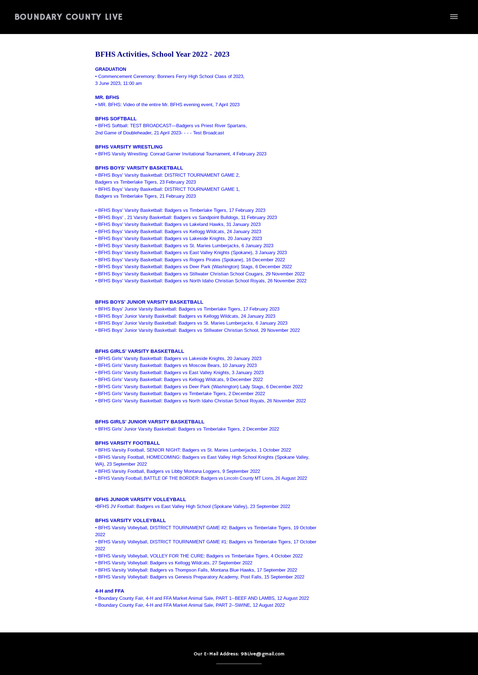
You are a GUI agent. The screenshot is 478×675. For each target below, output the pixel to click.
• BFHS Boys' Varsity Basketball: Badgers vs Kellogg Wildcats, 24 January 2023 (178, 231)
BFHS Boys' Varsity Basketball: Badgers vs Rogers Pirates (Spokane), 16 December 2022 (191, 259)
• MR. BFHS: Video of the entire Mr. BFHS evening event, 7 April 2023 (167, 104)
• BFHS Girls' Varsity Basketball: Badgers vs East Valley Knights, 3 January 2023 (179, 372)
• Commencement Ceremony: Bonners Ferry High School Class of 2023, (170, 76)
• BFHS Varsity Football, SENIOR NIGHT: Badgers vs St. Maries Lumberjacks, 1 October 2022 (193, 450)
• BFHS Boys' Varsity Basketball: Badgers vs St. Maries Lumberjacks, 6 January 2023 (184, 245)
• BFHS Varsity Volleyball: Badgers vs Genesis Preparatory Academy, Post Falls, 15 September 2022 (199, 577)
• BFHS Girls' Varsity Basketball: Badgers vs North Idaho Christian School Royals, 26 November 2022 (200, 400)
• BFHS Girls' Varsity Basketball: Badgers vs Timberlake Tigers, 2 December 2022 (180, 393)
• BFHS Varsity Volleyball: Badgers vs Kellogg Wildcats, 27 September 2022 (173, 562)
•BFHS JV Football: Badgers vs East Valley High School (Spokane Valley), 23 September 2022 (192, 506)
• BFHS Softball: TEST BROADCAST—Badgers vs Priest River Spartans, (171, 125)
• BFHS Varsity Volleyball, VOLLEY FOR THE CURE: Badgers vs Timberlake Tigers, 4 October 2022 (199, 556)
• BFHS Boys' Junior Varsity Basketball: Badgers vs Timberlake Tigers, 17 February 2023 (187, 309)
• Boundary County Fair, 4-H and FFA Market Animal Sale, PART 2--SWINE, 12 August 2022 (190, 605)
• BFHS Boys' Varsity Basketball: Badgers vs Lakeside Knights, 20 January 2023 (178, 238)
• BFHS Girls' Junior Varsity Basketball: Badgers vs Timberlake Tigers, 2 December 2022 (187, 429)
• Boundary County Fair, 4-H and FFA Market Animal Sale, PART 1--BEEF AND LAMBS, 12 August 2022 (202, 598)
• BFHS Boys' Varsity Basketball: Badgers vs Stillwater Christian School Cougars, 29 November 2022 (200, 274)
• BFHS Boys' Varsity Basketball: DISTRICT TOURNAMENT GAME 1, (167, 189)
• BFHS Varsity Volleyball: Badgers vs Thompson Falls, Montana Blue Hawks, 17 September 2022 (196, 570)
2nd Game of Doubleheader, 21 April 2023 (138, 132)
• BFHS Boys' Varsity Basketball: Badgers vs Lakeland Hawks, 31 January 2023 (178, 224)
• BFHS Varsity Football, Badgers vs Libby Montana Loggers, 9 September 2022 (177, 471)
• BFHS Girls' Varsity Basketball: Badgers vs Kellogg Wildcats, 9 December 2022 (179, 379)
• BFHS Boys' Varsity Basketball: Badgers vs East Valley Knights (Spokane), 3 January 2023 (191, 252)
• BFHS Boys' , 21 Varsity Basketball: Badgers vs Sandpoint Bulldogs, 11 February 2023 (186, 217)
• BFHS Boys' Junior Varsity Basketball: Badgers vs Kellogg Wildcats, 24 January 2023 (185, 316)
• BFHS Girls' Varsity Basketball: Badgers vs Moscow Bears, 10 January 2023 (176, 365)
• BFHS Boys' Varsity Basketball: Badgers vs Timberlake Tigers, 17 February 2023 (180, 210)
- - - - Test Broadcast (202, 132)
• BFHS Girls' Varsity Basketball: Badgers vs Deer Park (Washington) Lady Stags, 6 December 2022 (199, 386)
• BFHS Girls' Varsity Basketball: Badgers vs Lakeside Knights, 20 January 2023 (178, 358)
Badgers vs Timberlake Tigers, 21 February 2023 (145, 196)
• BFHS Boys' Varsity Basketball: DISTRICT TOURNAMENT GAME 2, (167, 175)
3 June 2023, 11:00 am (118, 83)
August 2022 (293, 478)
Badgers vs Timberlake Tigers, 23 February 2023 (145, 182)
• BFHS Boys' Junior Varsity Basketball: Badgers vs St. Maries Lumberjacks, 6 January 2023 (191, 323)
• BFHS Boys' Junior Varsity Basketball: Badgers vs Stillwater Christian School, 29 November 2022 (197, 330)
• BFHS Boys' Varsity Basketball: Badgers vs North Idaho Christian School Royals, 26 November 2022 (200, 280)
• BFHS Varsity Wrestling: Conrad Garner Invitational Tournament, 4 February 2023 (180, 154)
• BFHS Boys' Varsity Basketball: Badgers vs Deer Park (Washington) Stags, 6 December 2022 (193, 266)
